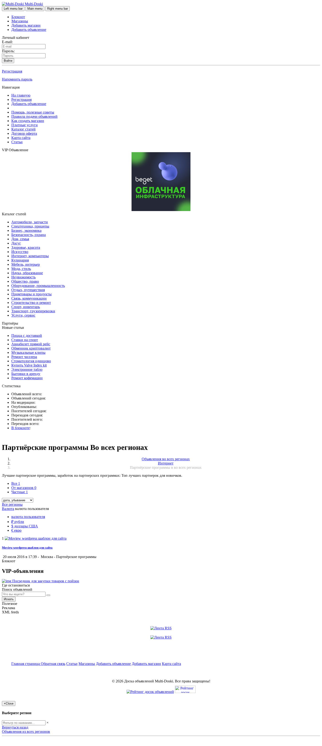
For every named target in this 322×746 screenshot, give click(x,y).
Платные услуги (24, 125)
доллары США (24, 526)
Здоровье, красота (25, 247)
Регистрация (12, 71)
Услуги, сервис (23, 315)
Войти (8, 60)
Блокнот (18, 17)
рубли (17, 522)
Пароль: (8, 51)
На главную (20, 95)
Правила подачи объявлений (34, 116)
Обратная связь (53, 664)
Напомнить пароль (17, 79)
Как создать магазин (27, 121)
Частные (19, 492)
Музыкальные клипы (28, 353)
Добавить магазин (26, 25)
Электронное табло (26, 369)
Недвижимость (23, 277)
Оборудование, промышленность (38, 286)
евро (16, 530)
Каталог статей (23, 129)
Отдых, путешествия (28, 290)
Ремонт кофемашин (27, 378)
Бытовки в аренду (25, 374)
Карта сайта (20, 138)
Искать (9, 599)
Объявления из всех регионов (26, 732)
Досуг (16, 243)
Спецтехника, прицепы (30, 226)
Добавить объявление (28, 30)
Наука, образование (27, 273)
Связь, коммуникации (29, 298)
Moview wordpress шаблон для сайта (27, 547)
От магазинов (23, 488)
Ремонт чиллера (24, 357)
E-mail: (7, 42)
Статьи (17, 142)
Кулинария (20, 260)
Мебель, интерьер (25, 264)
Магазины (20, 21)
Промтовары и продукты (31, 294)
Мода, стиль (21, 269)
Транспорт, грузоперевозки (33, 311)
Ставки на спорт (24, 340)
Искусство (19, 252)
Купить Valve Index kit (29, 365)
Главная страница (26, 664)
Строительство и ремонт (31, 303)
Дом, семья (20, 239)
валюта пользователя (28, 517)
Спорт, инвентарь (25, 307)
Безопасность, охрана (28, 235)
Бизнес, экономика (26, 230)
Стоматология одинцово (31, 361)
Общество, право (25, 281)
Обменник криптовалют (31, 348)
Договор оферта (24, 133)
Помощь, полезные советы (32, 112)
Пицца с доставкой (26, 336)
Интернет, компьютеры (30, 256)
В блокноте (20, 428)
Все (15, 483)
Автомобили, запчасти (29, 222)
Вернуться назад (15, 727)
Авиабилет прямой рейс (30, 344)
